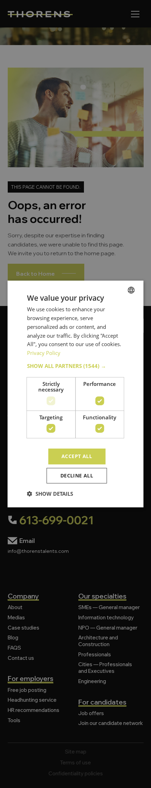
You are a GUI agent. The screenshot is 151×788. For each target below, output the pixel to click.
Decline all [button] (76, 475)
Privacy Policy (43, 352)
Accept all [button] (76, 456)
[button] (75, 366)
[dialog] (75, 394)
